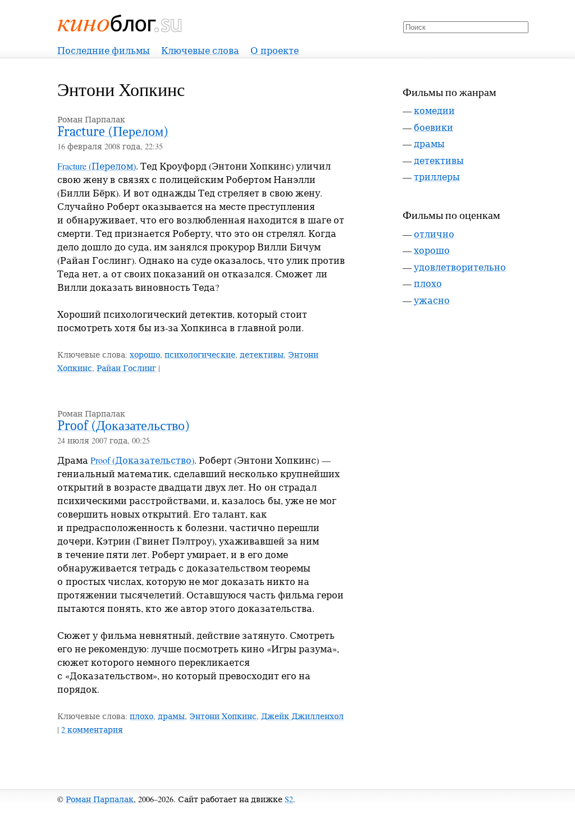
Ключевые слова (200, 50)
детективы (262, 354)
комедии (434, 110)
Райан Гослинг (126, 368)
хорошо (145, 354)
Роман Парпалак (100, 799)
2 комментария (92, 729)
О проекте (274, 50)
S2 (289, 799)
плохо (141, 716)
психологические (200, 354)
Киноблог (120, 23)
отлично (434, 234)
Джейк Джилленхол (302, 716)
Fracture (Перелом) (112, 131)
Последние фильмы (103, 50)
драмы (171, 716)
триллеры (437, 176)
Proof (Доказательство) (123, 425)
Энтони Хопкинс (223, 716)
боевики (433, 127)
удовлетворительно (460, 267)
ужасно (432, 300)
